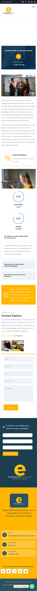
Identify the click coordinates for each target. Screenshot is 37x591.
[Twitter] (3, 571)
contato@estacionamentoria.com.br (21, 536)
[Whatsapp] (32, 586)
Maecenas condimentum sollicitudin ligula (14, 265)
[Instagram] (14, 571)
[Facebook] (9, 571)
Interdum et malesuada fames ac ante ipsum (16, 237)
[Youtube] (26, 571)
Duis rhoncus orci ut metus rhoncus (14, 275)
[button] (35, 86)
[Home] (19, 500)
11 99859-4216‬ (13, 554)
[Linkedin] (20, 571)
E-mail (10, 533)
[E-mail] (4, 535)
